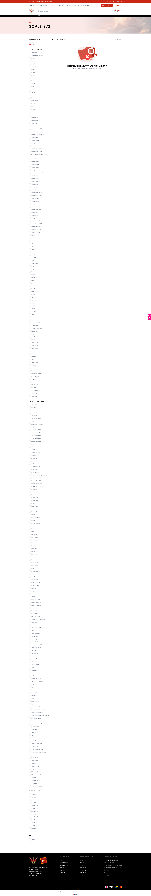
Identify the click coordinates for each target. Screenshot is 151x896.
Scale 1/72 (34, 44)
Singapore (33, 334)
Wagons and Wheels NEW (37, 769)
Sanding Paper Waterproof (38, 681)
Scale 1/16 (83, 860)
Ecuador (33, 103)
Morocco (33, 280)
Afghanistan (34, 52)
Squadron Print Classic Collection (39, 704)
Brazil (32, 75)
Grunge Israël (34, 175)
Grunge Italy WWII (36, 181)
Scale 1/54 (34, 802)
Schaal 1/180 (34, 816)
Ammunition (34, 458)
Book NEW (34, 469)
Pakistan (33, 300)
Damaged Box (34, 511)
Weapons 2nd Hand (36, 780)
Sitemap (106, 875)
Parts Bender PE (35, 636)
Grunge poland (35, 201)
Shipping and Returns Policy (113, 865)
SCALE (52, 5)
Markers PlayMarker (36, 602)
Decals (33, 514)
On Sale (33, 839)
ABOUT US (76, 5)
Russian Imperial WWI (36, 328)
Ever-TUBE (34, 554)
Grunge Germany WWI (37, 170)
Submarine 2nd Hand (36, 723)
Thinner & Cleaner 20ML (37, 743)
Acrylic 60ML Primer (36, 427)
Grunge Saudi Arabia (36, 209)
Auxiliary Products (35, 466)
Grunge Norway (35, 198)
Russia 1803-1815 (35, 322)
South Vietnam (35, 348)
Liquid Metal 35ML (35, 599)
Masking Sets (34, 608)
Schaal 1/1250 (34, 811)
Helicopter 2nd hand (36, 582)
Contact (107, 870)
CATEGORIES (32, 5)
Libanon (33, 271)
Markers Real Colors (36, 605)
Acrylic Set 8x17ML (36, 444)
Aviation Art (64, 865)
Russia (33, 320)
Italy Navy (33, 255)
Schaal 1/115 (34, 805)
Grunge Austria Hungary (37, 134)
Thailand (33, 365)
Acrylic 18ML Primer (36, 418)
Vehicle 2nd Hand (35, 757)
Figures (33, 559)
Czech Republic (35, 95)
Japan (32, 260)
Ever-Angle (34, 534)
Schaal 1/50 (34, 828)
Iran (32, 243)
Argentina (33, 58)
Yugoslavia (34, 396)
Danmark (33, 97)
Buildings (33, 494)
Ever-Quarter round (36, 545)
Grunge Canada (35, 140)
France (33, 112)
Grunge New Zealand (36, 195)
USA (32, 382)
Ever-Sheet (34, 548)
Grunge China (34, 145)
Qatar (32, 314)
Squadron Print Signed (36, 707)
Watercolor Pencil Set (36, 774)
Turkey (33, 368)
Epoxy (32, 531)
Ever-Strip (33, 551)
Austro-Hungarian (35, 66)
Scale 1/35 (83, 870)
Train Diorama (34, 746)
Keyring (33, 593)
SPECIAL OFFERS (85, 5)
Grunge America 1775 (36, 129)
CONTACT (118, 5)
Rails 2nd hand (35, 670)
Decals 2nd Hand (35, 517)
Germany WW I (35, 117)
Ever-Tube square (35, 557)
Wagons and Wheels (36, 766)
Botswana (33, 72)
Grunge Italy (34, 178)
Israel (32, 249)
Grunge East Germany (36, 158)
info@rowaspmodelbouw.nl (35, 871)
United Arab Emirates (36, 373)
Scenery (33, 687)
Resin (32, 675)
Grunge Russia (35, 206)
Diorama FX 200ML (36, 526)
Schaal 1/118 (34, 808)
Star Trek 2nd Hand (36, 718)
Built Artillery (34, 500)
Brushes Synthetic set (36, 492)
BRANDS (41, 5)
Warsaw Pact (34, 393)
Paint (32, 630)
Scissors (33, 690)
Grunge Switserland (36, 218)
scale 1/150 (34, 794)
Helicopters (34, 588)
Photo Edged (34, 639)
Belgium (33, 69)
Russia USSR (34, 325)
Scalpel (33, 684)
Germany (33, 114)
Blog (105, 872)
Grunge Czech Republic (37, 151)
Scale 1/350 (34, 797)
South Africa (34, 342)
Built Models (64, 862)
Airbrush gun (34, 446)
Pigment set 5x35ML (36, 647)
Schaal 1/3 (33, 819)
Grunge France (35, 164)
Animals (33, 461)
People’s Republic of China (37, 303)
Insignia (33, 591)
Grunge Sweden (35, 215)
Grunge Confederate (36, 148)
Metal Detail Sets (35, 616)
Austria (33, 64)
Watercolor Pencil (35, 772)
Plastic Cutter (34, 653)
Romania (33, 317)
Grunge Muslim (35, 189)
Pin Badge (33, 650)
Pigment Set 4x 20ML (36, 644)
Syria (32, 359)
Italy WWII (34, 257)
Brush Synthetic (35, 472)
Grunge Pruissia (35, 204)
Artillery (33, 463)
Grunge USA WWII (36, 226)
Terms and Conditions (111, 860)
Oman (32, 297)
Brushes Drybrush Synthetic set (39, 475)
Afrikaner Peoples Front (37, 55)
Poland (33, 308)
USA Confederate (35, 385)
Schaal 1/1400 (34, 814)
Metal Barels (34, 613)
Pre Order (33, 656)
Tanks (32, 738)
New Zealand (34, 288)
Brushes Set (34, 489)
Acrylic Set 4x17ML (36, 429)
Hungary (33, 235)
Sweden (33, 353)
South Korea (34, 345)
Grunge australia (35, 131)
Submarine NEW (35, 726)
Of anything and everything (38, 619)
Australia (33, 61)
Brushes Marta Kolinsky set (38, 480)
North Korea (34, 291)
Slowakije (33, 336)
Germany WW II (35, 120)
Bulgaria (33, 80)
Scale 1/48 (83, 872)
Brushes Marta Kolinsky (37, 478)
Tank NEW (34, 735)
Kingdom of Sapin (35, 269)
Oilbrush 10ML (35, 625)
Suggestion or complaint (112, 867)
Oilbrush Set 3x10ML (36, 627)
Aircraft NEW (34, 455)
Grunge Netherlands (36, 192)
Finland (33, 109)
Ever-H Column (35, 540)
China (32, 89)
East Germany (34, 100)
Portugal (33, 311)
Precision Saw (34, 658)
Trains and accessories (37, 749)
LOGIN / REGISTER (107, 5)
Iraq (32, 246)
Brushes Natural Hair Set (37, 486)
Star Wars (33, 721)
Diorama (33, 520)
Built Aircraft (34, 497)
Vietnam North (35, 390)
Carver (33, 509)
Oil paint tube (34, 622)
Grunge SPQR (34, 212)
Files (32, 568)
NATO (33, 283)
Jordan (33, 266)
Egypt (32, 106)
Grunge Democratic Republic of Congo (39, 155)
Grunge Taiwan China (36, 221)
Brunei (33, 78)
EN (119, 1)
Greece (33, 126)
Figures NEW (34, 565)
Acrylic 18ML (34, 415)
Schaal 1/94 (34, 831)
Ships (32, 698)
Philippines (34, 305)
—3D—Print (34, 404)
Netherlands (34, 286)
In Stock (33, 842)
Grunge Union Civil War (37, 223)
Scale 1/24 (83, 865)
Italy (32, 252)
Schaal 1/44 (34, 822)
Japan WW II (34, 263)
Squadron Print (35, 701)
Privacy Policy (109, 862)
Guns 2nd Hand (35, 579)
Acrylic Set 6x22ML (36, 441)
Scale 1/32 (83, 867)
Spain (32, 351)
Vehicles (33, 763)
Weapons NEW (35, 783)
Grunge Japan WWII (36, 187)
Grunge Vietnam (35, 232)
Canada (33, 83)
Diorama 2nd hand (35, 523)
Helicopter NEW (35, 585)
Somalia (33, 339)
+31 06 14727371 (33, 869)
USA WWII (34, 387)
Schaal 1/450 (34, 825)
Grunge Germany (35, 167)
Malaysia (33, 274)
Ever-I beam (34, 543)
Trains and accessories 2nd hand (39, 752)
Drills (32, 528)
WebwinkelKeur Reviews (77, 891)
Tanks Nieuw (34, 740)
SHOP (46, 5)
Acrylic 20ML (34, 421)
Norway (33, 294)
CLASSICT (55, 886)
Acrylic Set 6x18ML (36, 438)
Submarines (34, 729)
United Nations (35, 376)
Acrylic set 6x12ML (36, 432)
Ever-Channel (34, 537)
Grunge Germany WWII (37, 172)
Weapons (33, 777)
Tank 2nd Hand (35, 732)
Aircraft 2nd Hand (35, 452)
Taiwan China (34, 362)
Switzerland (34, 356)
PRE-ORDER (69, 5)
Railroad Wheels (35, 664)
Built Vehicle (34, 506)
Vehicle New (34, 760)
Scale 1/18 (83, 862)
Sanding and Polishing (36, 678)
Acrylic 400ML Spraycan (37, 424)
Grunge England (35, 161)
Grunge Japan (34, 184)
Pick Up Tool (34, 642)
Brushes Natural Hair (36, 483)
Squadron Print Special (37, 712)
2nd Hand (33, 407)
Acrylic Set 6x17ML (36, 435)
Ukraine (33, 370)
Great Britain (34, 123)
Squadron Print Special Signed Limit (40, 715)
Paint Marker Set (35, 633)
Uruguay (33, 379)
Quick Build (34, 661)
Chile (32, 86)
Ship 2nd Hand (35, 692)
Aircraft (33, 449)
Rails (32, 667)
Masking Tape (34, 610)
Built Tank (33, 503)
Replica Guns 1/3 (35, 673)
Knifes (33, 596)
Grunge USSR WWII (36, 229)
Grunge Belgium (35, 137)
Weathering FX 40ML (36, 786)
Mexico (33, 277)
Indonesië (33, 240)
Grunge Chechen (35, 143)
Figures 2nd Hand (35, 562)
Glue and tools (35, 574)
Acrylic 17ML (34, 412)
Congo (33, 92)
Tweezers (33, 755)
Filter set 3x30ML (35, 571)
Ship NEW (33, 695)
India (32, 238)
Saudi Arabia (34, 331)
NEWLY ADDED (61, 5)
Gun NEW (33, 576)
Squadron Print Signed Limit (38, 709)
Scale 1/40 (34, 800)
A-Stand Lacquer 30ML (37, 410)
